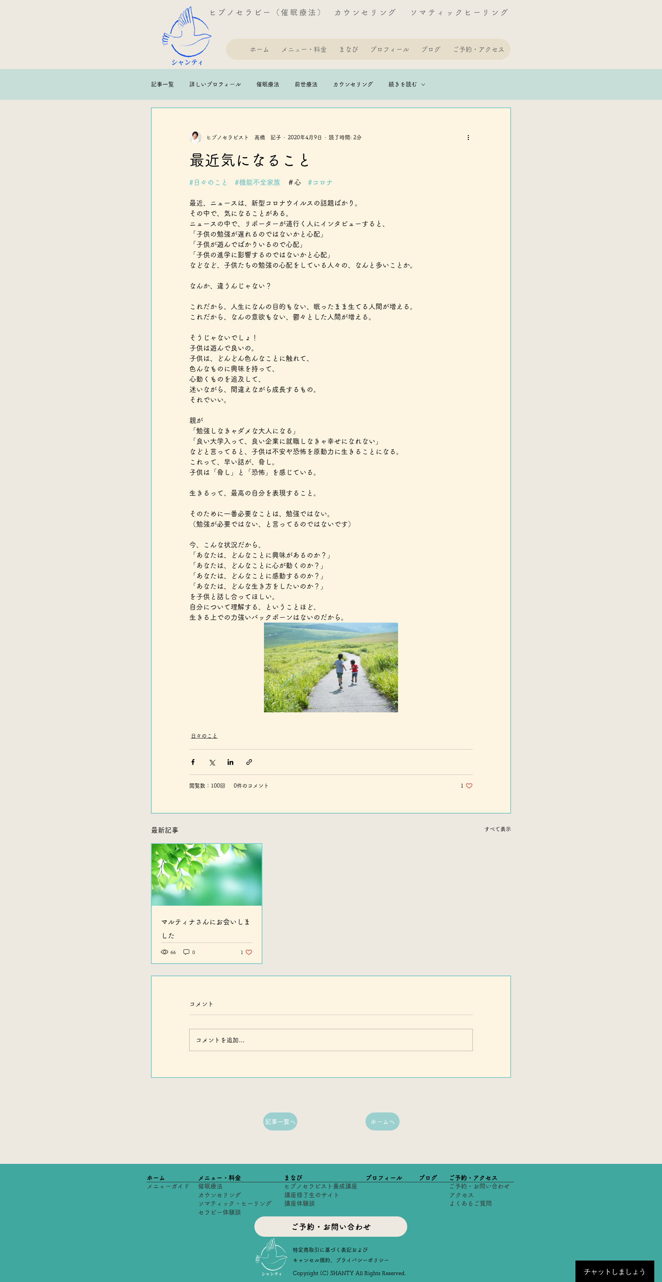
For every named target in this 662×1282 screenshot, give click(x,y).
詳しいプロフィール (215, 84)
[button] (304, 49)
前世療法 (306, 84)
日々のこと (204, 735)
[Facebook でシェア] (193, 762)
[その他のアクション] (468, 137)
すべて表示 (497, 829)
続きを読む (402, 84)
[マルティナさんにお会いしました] (207, 875)
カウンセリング (353, 84)
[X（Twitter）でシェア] (211, 762)
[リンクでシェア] (249, 762)
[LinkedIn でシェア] (230, 762)
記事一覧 (162, 84)
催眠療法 (267, 84)
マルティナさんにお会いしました (206, 928)
